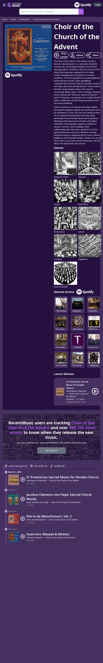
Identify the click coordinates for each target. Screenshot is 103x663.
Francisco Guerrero (34, 537)
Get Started (51, 450)
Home (5, 19)
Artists (13, 19)
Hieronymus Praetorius (76, 391)
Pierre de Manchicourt (36, 519)
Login (97, 4)
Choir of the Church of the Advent (46, 19)
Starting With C (25, 19)
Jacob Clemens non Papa (37, 502)
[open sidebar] (4, 5)
